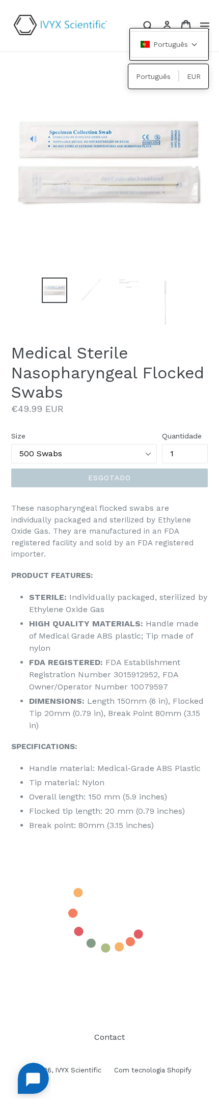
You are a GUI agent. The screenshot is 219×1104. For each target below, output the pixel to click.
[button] (169, 44)
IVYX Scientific (78, 1070)
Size (18, 436)
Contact (109, 1037)
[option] (54, 290)
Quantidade (182, 436)
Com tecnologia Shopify (152, 1070)
